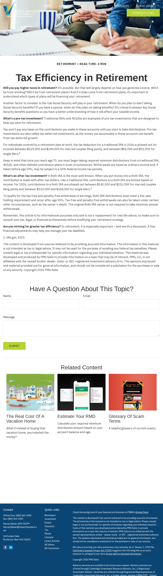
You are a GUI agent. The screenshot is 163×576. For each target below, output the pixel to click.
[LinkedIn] (11, 547)
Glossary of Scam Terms (126, 419)
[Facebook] (5, 547)
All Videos (50, 544)
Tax (46, 530)
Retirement (50, 515)
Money (48, 533)
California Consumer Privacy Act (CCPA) (92, 550)
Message (9, 317)
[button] (48, 6)
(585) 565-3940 (23, 515)
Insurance (49, 526)
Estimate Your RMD (76, 416)
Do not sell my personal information (123, 553)
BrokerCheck (142, 512)
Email (86, 296)
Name (7, 296)
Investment (50, 519)
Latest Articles (52, 541)
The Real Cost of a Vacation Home (25, 419)
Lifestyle (49, 537)
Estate (48, 522)
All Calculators (52, 548)
